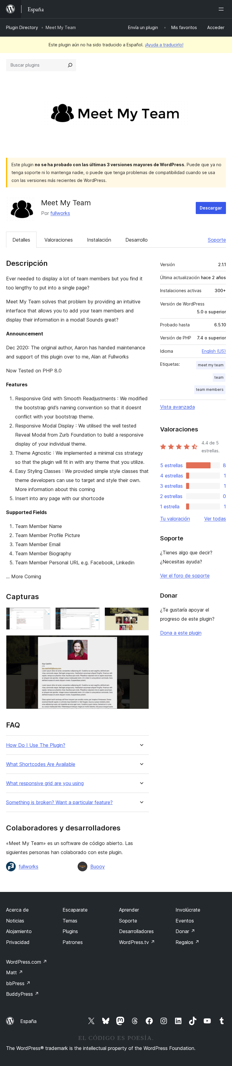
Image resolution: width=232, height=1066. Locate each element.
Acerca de (17, 910)
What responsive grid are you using (45, 783)
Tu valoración (175, 519)
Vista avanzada (177, 407)
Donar (185, 931)
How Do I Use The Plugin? (35, 745)
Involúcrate (188, 910)
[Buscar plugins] (70, 65)
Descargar (211, 207)
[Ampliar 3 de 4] (141, 615)
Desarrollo (136, 240)
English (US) (214, 351)
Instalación (99, 240)
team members (210, 389)
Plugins (70, 931)
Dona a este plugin (180, 633)
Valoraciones (58, 240)
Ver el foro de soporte (185, 576)
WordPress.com (26, 962)
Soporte (217, 240)
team (219, 377)
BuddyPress (22, 994)
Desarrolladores (136, 931)
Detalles (21, 240)
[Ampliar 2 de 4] (92, 615)
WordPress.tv (137, 942)
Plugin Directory (22, 27)
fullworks (60, 213)
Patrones (73, 942)
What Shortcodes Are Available (40, 764)
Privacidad (18, 942)
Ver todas (215, 519)
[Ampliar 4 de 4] (141, 643)
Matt (14, 972)
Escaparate (75, 910)
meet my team (211, 365)
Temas (70, 921)
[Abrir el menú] (222, 9)
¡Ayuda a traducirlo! (164, 44)
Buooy (97, 866)
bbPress (18, 983)
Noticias (15, 921)
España (28, 1021)
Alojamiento (19, 931)
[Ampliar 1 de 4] (42, 615)
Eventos (185, 921)
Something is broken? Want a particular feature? (59, 802)
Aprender (129, 910)
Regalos (187, 942)
